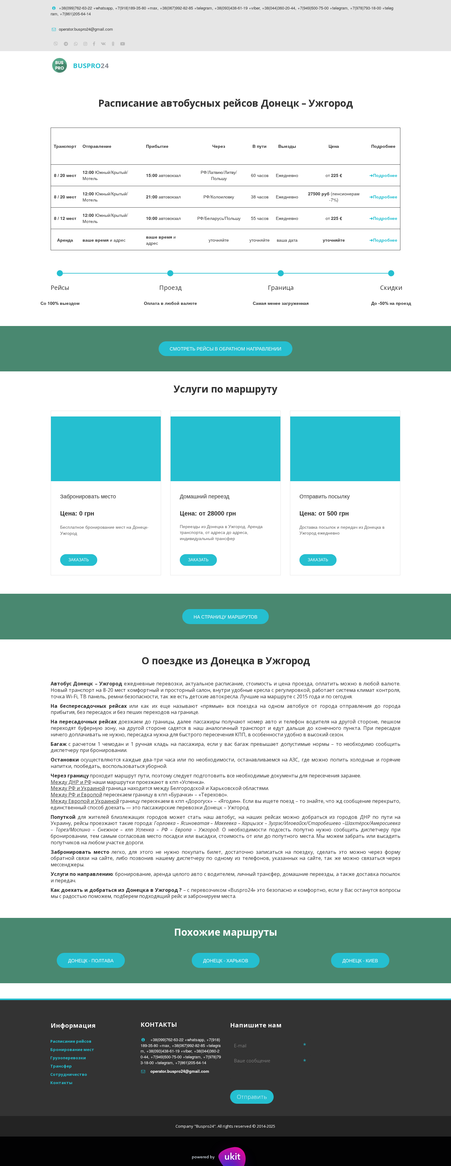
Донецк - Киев (360, 960)
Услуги (324, 65)
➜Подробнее (383, 175)
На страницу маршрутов (225, 616)
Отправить (252, 1096)
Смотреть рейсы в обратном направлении (225, 348)
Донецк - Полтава (91, 960)
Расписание (288, 65)
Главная (250, 65)
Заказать (78, 560)
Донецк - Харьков (225, 960)
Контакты (359, 65)
